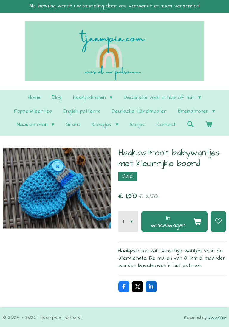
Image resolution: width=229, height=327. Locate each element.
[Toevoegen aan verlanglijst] (218, 221)
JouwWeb (217, 317)
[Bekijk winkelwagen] (208, 125)
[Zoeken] (190, 125)
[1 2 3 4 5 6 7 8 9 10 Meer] (128, 221)
